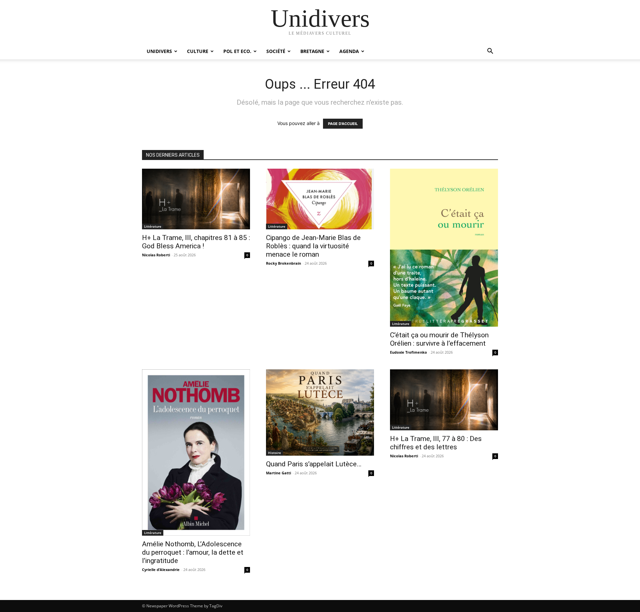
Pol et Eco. (237, 51)
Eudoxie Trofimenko (408, 352)
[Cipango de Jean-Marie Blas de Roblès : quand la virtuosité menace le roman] (320, 199)
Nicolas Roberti (156, 254)
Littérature (152, 226)
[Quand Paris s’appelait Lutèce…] (320, 412)
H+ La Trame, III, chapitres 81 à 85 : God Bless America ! (196, 242)
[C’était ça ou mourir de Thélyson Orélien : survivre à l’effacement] (444, 248)
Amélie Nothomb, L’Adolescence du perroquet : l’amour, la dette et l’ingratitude (192, 552)
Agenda (349, 51)
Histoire (274, 452)
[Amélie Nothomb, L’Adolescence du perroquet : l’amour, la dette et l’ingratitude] (196, 452)
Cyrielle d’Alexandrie (161, 569)
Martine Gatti (278, 472)
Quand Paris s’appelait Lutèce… (313, 464)
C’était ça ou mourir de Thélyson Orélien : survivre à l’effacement (439, 339)
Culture (197, 51)
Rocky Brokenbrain (283, 263)
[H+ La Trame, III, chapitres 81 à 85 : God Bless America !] (196, 199)
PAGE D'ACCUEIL (343, 123)
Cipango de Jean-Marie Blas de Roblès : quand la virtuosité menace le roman (313, 246)
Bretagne (312, 51)
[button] (490, 52)
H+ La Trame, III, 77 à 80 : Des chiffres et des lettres (436, 443)
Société (275, 51)
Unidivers (159, 51)
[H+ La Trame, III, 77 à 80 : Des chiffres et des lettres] (444, 399)
